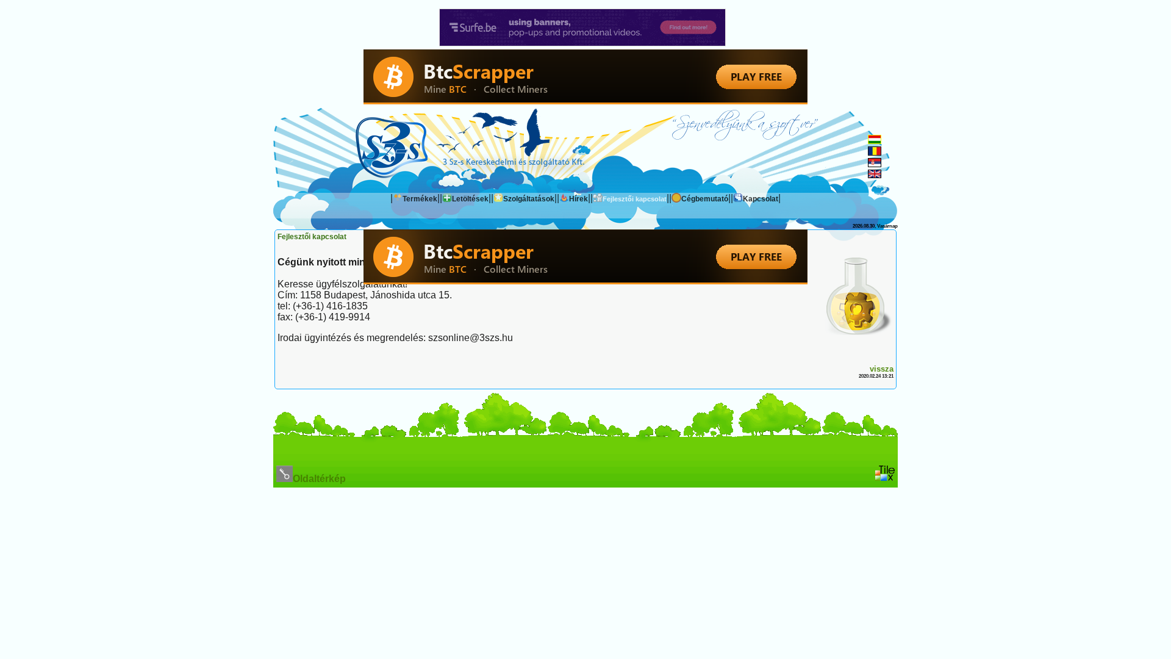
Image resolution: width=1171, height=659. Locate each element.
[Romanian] (874, 152)
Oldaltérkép (319, 479)
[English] (874, 175)
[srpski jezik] (874, 164)
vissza (881, 368)
